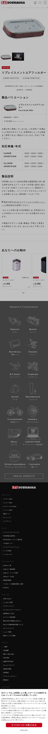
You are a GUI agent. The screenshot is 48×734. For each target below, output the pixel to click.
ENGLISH (24, 730)
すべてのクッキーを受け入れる (24, 725)
